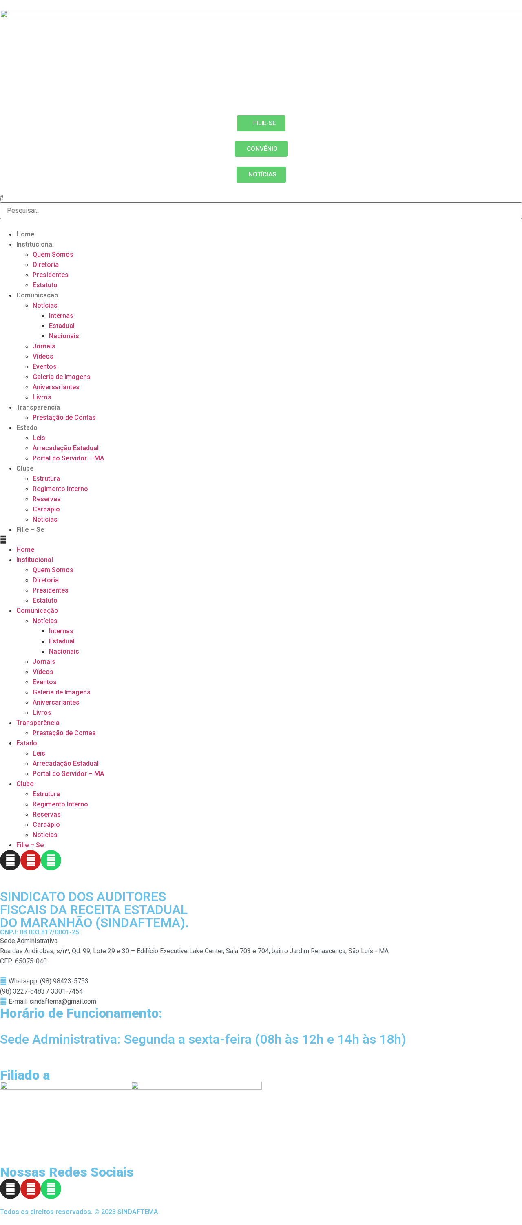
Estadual (62, 326)
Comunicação (37, 295)
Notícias (45, 305)
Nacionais (64, 336)
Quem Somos (53, 254)
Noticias (45, 519)
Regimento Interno (60, 489)
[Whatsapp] (51, 860)
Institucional (35, 244)
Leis (39, 438)
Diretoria (46, 265)
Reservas (47, 499)
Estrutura (46, 479)
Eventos (45, 366)
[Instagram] (10, 860)
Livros (42, 397)
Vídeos (43, 356)
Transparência (38, 407)
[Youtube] (30, 860)
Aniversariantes (56, 387)
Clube (25, 468)
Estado (27, 428)
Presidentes (51, 275)
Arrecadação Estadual (66, 448)
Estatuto (45, 285)
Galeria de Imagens (62, 377)
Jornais (44, 346)
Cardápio (46, 509)
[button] (261, 539)
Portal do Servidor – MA (68, 458)
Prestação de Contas (64, 417)
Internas (61, 315)
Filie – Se (30, 529)
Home (25, 234)
